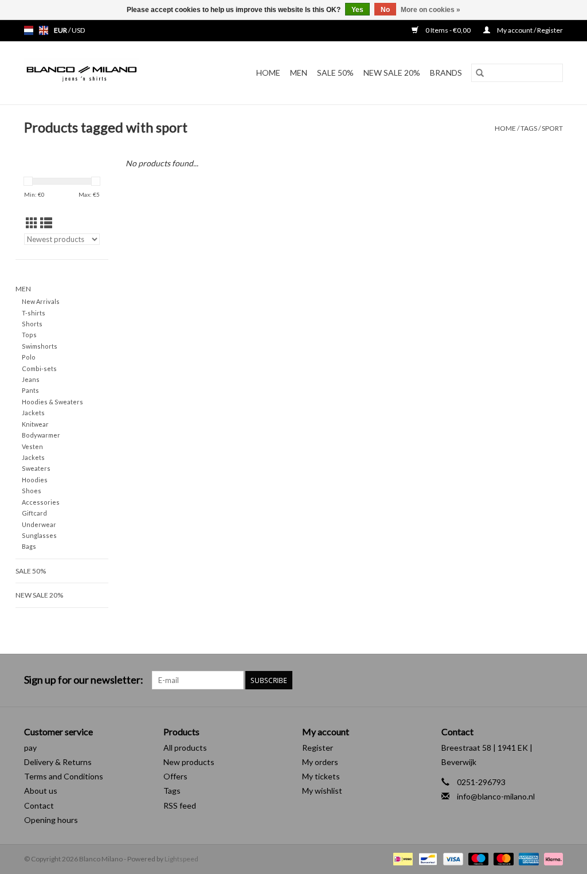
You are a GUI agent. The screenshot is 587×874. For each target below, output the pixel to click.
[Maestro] (477, 858)
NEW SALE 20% (391, 72)
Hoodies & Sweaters (52, 401)
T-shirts (33, 313)
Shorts (32, 323)
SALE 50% (335, 72)
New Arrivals (41, 301)
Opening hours (51, 820)
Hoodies (35, 479)
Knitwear (35, 424)
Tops (29, 334)
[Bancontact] (426, 858)
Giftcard (34, 513)
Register (317, 747)
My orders (320, 762)
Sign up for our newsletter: (83, 680)
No (385, 10)
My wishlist (322, 790)
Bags (29, 546)
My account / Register (529, 30)
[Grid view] (32, 223)
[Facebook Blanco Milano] (534, 680)
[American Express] (527, 858)
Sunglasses (39, 535)
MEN (298, 72)
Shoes (31, 490)
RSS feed (179, 805)
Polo (29, 357)
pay (30, 747)
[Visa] (451, 858)
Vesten (32, 446)
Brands (446, 72)
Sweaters (36, 468)
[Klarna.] (551, 858)
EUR (61, 30)
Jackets (33, 412)
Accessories (41, 502)
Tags (529, 128)
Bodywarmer (41, 435)
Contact (39, 805)
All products (185, 747)
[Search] (479, 73)
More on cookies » (430, 10)
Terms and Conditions (63, 776)
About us (40, 790)
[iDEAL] (401, 858)
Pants (30, 390)
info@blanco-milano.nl (496, 796)
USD (78, 30)
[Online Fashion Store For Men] (97, 72)
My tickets (321, 776)
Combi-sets (39, 368)
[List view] (46, 223)
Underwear (39, 524)
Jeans (31, 379)
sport (552, 128)
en (43, 30)
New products (188, 762)
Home (268, 72)
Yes (357, 10)
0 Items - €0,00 (448, 30)
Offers (175, 776)
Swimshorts (39, 346)
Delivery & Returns (58, 762)
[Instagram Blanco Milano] (554, 680)
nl (28, 30)
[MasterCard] (502, 858)
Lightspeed (181, 859)
